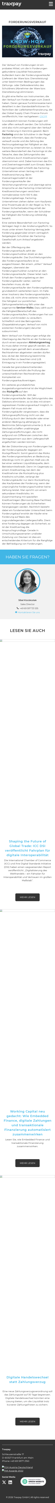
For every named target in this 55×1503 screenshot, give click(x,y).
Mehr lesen (27, 897)
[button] (50, 1498)
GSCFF (43, 116)
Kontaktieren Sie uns (29, 612)
